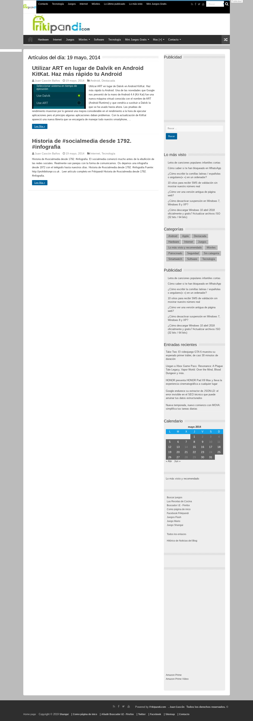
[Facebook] (195, 4)
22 (194, 452)
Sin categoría (211, 253)
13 (178, 446)
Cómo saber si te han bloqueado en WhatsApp (194, 168)
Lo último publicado (114, 4)
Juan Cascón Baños (47, 80)
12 (169, 446)
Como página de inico (179, 509)
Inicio (30, 39)
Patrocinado (175, 253)
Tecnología (58, 4)
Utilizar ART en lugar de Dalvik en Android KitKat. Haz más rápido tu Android (87, 71)
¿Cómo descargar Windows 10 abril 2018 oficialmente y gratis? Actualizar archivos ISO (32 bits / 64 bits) (194, 214)
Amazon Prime (174, 675)
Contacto (43, 4)
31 (210, 457)
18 (219, 446)
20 (178, 452)
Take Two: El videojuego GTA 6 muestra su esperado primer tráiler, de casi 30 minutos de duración (192, 355)
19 (169, 452)
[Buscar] (227, 4)
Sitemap (170, 714)
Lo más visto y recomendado (185, 247)
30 (202, 457)
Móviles (96, 4)
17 (210, 446)
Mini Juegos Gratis (156, 4)
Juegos (72, 4)
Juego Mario (173, 521)
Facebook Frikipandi (178, 513)
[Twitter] (199, 4)
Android (95, 80)
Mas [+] (157, 39)
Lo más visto (136, 4)
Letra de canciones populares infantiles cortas (194, 162)
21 (186, 452)
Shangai (64, 714)
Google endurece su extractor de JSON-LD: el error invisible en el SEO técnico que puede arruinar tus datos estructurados (192, 394)
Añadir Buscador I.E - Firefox (117, 714)
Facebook (155, 714)
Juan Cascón (177, 707)
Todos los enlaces (176, 534)
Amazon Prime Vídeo (177, 679)
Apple (185, 236)
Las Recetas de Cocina (179, 501)
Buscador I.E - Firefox (178, 505)
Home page (29, 714)
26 (169, 457)
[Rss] (192, 4)
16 (202, 446)
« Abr (169, 461)
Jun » (177, 461)
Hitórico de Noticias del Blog (182, 540)
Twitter (142, 714)
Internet (84, 4)
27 (178, 457)
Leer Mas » (39, 126)
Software (99, 39)
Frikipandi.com (157, 707)
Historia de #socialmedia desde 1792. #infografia (81, 144)
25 (219, 452)
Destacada (108, 80)
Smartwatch (175, 259)
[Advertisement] (195, 86)
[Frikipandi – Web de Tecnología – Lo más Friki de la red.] (69, 23)
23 (202, 452)
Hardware (43, 39)
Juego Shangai (175, 525)
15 (194, 446)
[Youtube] (203, 4)
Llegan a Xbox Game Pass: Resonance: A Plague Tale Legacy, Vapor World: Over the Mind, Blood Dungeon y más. (194, 370)
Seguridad (193, 253)
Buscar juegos (174, 497)
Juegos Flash (174, 517)
